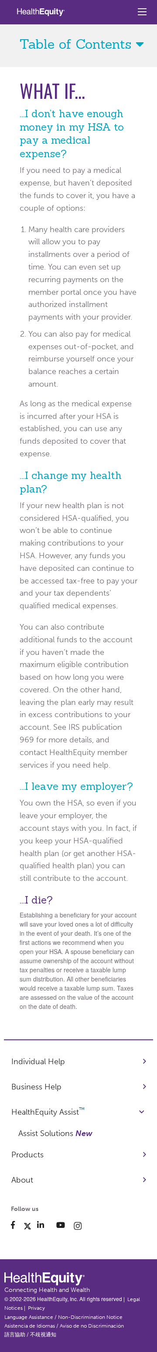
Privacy (36, 1308)
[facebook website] (17, 1225)
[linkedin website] (45, 1225)
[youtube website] (65, 1225)
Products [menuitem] (27, 1155)
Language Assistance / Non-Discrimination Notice (63, 1317)
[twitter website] (29, 1225)
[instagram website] (78, 1225)
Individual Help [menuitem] (38, 1061)
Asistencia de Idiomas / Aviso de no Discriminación (64, 1326)
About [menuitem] (22, 1180)
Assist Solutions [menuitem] (55, 1133)
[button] (78, 44)
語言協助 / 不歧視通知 (30, 1335)
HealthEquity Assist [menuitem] (48, 1111)
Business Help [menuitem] (36, 1087)
